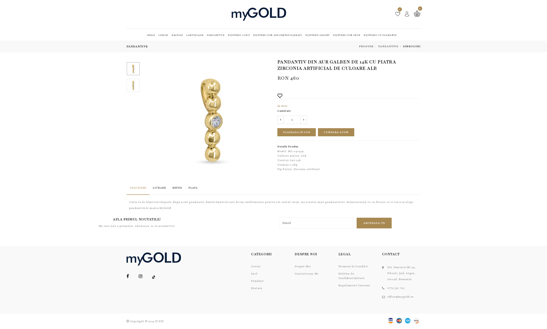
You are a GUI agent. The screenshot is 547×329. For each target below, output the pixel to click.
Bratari (177, 35)
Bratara (256, 288)
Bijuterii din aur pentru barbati (277, 35)
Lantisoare (194, 35)
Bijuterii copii (239, 35)
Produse (366, 46)
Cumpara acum (336, 132)
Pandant (257, 281)
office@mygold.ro (400, 296)
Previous (154, 119)
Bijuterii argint (317, 35)
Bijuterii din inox (346, 35)
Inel (254, 273)
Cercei (163, 35)
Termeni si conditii (353, 266)
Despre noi (302, 266)
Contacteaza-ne (306, 273)
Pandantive (215, 35)
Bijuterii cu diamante (380, 35)
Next (268, 119)
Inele (151, 35)
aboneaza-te (374, 223)
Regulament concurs (354, 285)
